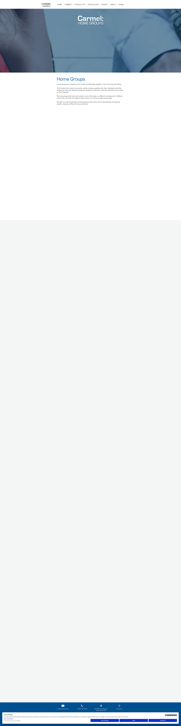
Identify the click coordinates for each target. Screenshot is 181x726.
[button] (68, 4)
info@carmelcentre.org (63, 709)
